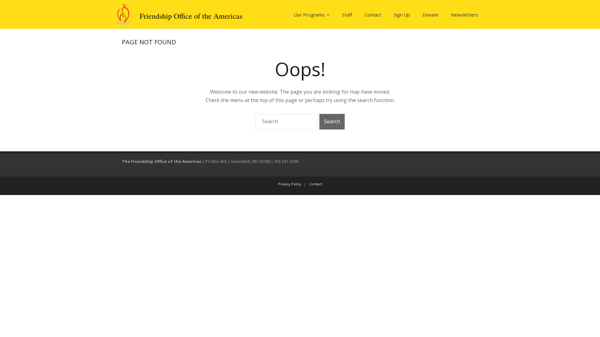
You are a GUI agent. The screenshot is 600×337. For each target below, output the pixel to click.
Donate (430, 15)
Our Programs (309, 15)
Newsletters (464, 15)
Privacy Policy (289, 184)
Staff (347, 15)
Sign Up (402, 15)
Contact (373, 15)
